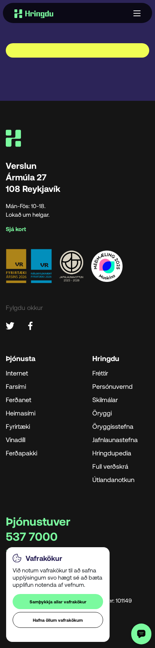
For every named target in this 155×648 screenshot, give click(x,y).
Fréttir (100, 373)
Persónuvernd (112, 386)
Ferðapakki (21, 453)
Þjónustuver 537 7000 (38, 528)
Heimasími (20, 413)
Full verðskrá (110, 466)
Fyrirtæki (18, 426)
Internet (17, 373)
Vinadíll (15, 440)
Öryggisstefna (112, 426)
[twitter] (10, 324)
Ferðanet (18, 400)
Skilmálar (105, 400)
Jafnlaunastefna (115, 440)
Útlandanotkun (113, 479)
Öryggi (102, 413)
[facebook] (30, 324)
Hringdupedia (111, 453)
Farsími (16, 386)
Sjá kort (16, 229)
